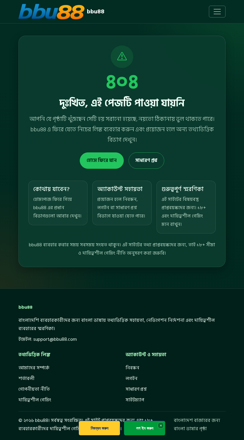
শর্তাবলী (26, 378)
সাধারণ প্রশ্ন (146, 160)
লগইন (131, 378)
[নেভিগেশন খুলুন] (217, 12)
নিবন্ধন (132, 368)
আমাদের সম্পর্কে (33, 368)
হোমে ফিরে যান (102, 160)
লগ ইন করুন (144, 428)
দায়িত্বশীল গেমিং (34, 400)
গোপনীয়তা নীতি (34, 389)
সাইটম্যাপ (135, 400)
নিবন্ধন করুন (99, 428)
